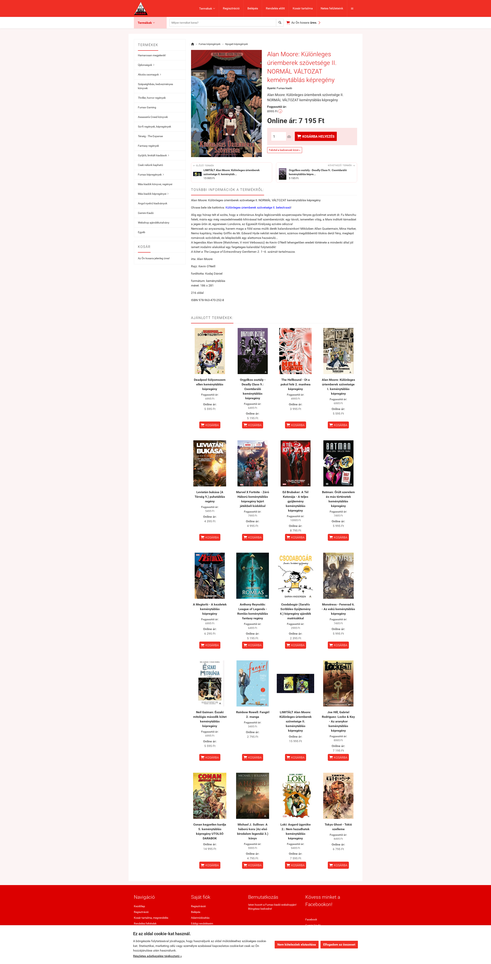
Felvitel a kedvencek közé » (284, 150)
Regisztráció (231, 8)
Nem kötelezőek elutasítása (296, 944)
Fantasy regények (148, 145)
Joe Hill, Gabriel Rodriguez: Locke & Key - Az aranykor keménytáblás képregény (338, 721)
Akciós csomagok (149, 74)
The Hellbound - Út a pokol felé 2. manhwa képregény (296, 384)
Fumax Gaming (147, 107)
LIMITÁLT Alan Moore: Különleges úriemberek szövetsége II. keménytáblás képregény (295, 721)
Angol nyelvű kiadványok (152, 203)
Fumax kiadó (284, 88)
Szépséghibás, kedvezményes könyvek (155, 86)
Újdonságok (146, 64)
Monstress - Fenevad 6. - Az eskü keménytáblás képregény (338, 609)
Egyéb (141, 232)
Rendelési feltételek (145, 923)
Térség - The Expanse (150, 136)
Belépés (252, 8)
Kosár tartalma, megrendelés (151, 917)
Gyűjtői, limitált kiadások (153, 155)
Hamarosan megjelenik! (152, 55)
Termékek (207, 8)
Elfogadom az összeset (339, 944)
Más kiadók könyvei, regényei (155, 184)
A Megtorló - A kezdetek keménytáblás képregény (210, 609)
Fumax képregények (151, 174)
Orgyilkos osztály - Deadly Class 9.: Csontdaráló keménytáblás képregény (252, 389)
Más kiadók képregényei (153, 193)
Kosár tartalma (303, 8)
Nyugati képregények (236, 44)
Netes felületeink (332, 8)
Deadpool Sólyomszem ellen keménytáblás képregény (210, 384)
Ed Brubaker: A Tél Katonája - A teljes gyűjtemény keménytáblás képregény (295, 501)
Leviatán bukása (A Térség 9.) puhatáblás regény (210, 496)
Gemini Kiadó (146, 212)
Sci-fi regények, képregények (154, 126)
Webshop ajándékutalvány (153, 222)
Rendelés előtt (275, 8)
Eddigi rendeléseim (202, 923)
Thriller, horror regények (152, 97)
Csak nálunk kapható (150, 164)
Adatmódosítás (200, 917)
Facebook (311, 919)
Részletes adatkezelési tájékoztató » (157, 956)
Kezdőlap (139, 906)
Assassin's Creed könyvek (153, 116)
